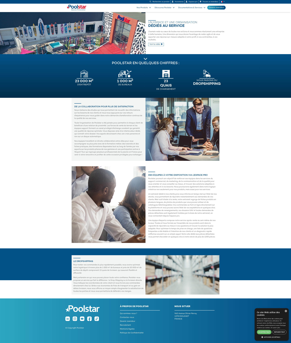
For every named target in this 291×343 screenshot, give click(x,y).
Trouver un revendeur (210, 2)
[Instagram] (76, 320)
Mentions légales (127, 329)
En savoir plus (275, 328)
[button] (222, 2)
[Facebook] (90, 320)
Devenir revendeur (216, 8)
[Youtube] (83, 320)
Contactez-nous (127, 317)
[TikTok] (97, 320)
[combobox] (286, 311)
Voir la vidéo (154, 44)
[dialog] (272, 324)
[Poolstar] (77, 7)
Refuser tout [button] (279, 332)
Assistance (178, 2)
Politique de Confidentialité (131, 333)
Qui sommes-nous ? (128, 314)
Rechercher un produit (160, 2)
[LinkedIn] (69, 320)
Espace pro (193, 2)
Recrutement (125, 325)
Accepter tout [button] (264, 332)
